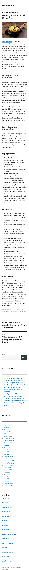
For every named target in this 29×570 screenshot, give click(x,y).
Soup (24, 311)
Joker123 (5, 525)
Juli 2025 (7, 445)
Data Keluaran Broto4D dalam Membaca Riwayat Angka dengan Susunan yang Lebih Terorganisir (14, 380)
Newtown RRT (9, 5)
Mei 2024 (7, 476)
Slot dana (5, 520)
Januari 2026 (8, 436)
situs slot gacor (7, 507)
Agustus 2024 (8, 470)
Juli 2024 (7, 472)
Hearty (14, 311)
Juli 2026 (7, 427)
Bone (3, 311)
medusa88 (5, 556)
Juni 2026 (7, 429)
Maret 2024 (7, 481)
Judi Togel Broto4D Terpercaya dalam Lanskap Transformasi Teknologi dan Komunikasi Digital (15, 396)
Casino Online (6, 516)
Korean (18, 311)
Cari (3, 354)
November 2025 (9, 440)
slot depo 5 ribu (7, 561)
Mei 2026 (7, 431)
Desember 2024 (9, 461)
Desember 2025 (9, 438)
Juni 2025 (7, 447)
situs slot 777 (6, 538)
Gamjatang (9, 311)
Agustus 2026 (8, 425)
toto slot (5, 547)
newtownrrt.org (7, 41)
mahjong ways (7, 529)
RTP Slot (5, 502)
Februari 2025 (8, 456)
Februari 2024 (8, 483)
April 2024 (7, 479)
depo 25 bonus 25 (8, 543)
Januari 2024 (8, 485)
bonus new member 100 (9, 534)
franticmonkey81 (9, 309)
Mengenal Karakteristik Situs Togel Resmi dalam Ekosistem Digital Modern (15, 403)
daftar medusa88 (7, 552)
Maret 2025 (7, 454)
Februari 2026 (8, 434)
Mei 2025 (7, 449)
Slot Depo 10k (6, 511)
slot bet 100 (6, 498)
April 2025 (7, 452)
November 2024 (9, 463)
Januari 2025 (8, 458)
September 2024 (9, 467)
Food (23, 309)
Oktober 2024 (8, 465)
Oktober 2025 (8, 443)
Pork (21, 311)
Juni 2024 (7, 474)
